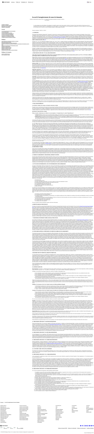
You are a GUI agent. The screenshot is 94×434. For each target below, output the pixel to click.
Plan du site (57, 418)
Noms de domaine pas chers (23, 409)
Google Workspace (3, 422)
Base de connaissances (89, 408)
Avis (56, 408)
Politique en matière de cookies (6, 48)
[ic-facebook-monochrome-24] (82, 425)
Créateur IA (39, 406)
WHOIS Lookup (48, 143)
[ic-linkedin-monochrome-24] (80, 425)
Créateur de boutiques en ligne (42, 410)
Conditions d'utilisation (5, 24)
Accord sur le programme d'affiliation (7, 34)
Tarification (13, 2)
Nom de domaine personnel (23, 418)
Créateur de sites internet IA (41, 409)
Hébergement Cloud (3, 413)
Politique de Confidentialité (72, 428)
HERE (66, 59)
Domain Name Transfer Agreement (82, 219)
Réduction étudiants (75, 410)
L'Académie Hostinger (89, 409)
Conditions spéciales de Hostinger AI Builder (9, 37)
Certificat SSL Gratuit (22, 413)
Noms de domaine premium (23, 419)
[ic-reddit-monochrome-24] (89, 425)
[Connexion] (91, 2)
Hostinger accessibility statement (7, 25)
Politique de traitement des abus (6, 47)
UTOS (90, 109)
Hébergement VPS (3, 409)
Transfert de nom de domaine (23, 414)
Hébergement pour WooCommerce (5, 414)
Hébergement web (3, 406)
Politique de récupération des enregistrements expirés (10, 45)
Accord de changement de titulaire (7, 32)
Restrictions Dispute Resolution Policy (56, 324)
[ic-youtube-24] (87, 425)
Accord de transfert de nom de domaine (8, 33)
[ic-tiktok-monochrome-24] (91, 425)
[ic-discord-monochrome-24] (93, 425)
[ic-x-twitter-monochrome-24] (86, 425)
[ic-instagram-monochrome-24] (84, 425)
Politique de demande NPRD (62, 428)
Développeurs (23, 2)
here (45, 39)
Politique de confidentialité (6, 27)
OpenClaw (2, 419)
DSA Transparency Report (6, 54)
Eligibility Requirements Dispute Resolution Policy (55, 343)
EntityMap (57, 419)
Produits (17, 2)
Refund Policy (43, 67)
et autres (21, 428)
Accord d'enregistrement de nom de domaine (8, 31)
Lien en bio (39, 415)
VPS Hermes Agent (3, 418)
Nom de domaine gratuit (23, 410)
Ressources (30, 2)
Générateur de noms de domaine (42, 413)
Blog (72, 409)
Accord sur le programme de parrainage (8, 35)
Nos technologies (74, 408)
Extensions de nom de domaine (24, 415)
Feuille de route (58, 414)
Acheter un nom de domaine (23, 406)
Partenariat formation (59, 410)
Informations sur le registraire (6, 26)
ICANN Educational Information (83, 81)
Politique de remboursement (6, 46)
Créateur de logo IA (40, 419)
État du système (58, 415)
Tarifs (56, 406)
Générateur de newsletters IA (41, 418)
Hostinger (1, 402)
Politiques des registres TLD (6, 49)
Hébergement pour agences (4, 415)
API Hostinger (39, 422)
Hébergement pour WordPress (5, 408)
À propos (73, 406)
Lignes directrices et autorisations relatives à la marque (10, 41)
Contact (87, 410)
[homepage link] (6, 2)
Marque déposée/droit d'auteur (6, 42)
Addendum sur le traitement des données (8, 36)
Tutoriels (87, 406)
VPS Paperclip (2, 420)
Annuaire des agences (59, 413)
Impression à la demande (41, 414)
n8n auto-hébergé (3, 410)
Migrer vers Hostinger (40, 420)
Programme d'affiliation (59, 409)
